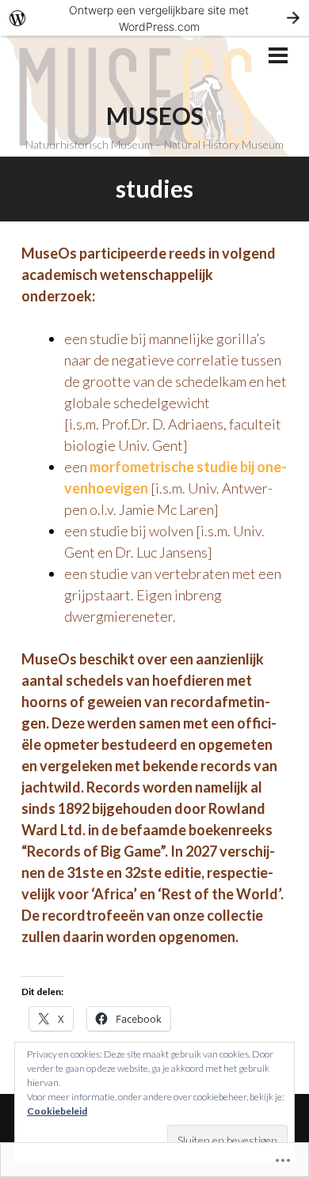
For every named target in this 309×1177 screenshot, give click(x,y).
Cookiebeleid (57, 1111)
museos (155, 115)
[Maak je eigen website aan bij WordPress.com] (154, 18)
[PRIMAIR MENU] (278, 57)
